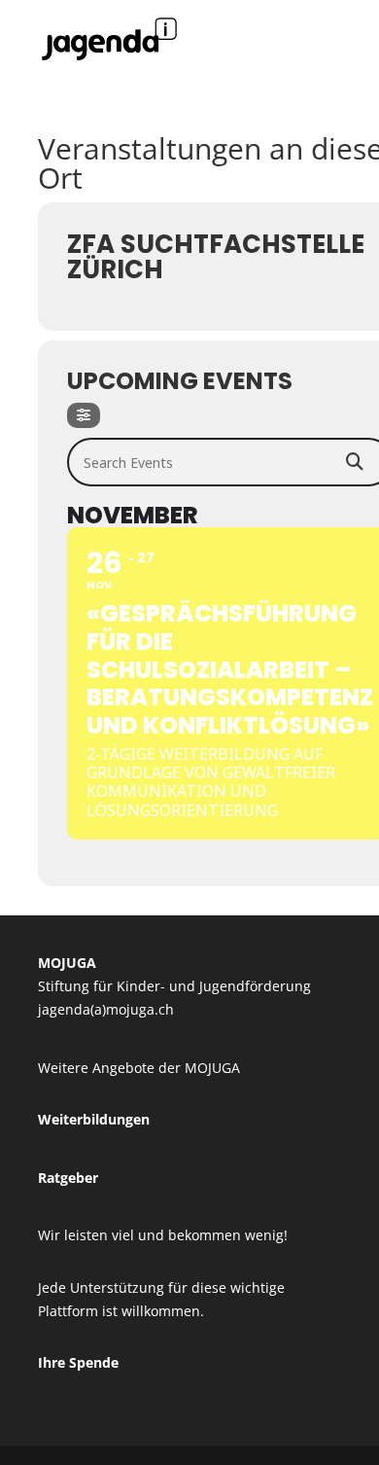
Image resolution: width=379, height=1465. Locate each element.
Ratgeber (68, 1177)
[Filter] (83, 415)
